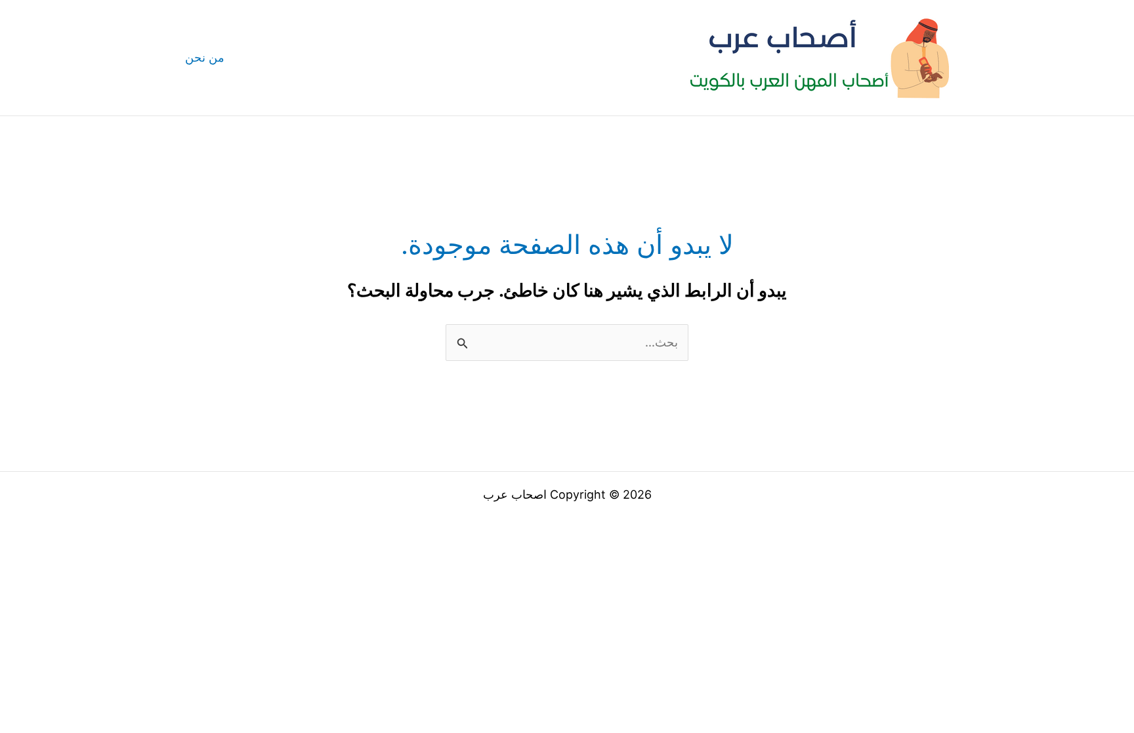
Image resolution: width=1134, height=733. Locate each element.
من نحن (204, 57)
